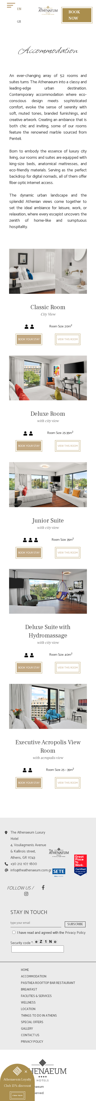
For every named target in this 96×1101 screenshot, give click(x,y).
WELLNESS (28, 1002)
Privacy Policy (75, 933)
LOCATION (28, 1009)
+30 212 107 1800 (23, 864)
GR (19, 22)
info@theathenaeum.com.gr (30, 870)
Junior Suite (48, 521)
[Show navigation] (11, 5)
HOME (25, 970)
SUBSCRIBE (75, 924)
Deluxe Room (48, 414)
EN (19, 9)
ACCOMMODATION (33, 976)
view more (17, 1095)
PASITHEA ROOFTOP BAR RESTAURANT (48, 983)
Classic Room (48, 307)
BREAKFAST (29, 989)
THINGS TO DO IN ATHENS (39, 1015)
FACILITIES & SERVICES (36, 996)
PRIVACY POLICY (32, 1041)
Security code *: (22, 942)
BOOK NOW (74, 15)
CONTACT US (30, 1035)
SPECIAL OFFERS (32, 1022)
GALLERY (27, 1028)
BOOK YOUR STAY (29, 339)
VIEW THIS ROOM (68, 339)
